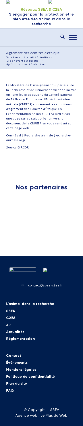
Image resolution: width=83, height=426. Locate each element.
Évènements (17, 362)
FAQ (10, 390)
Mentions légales (21, 369)
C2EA (11, 317)
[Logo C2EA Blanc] (55, 273)
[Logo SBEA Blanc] (23, 272)
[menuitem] (60, 37)
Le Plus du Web (54, 415)
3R (8, 325)
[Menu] (71, 37)
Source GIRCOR (17, 147)
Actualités (15, 331)
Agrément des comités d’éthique (33, 53)
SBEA (10, 310)
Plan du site (16, 383)
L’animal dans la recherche (30, 303)
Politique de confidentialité (30, 376)
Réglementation (20, 338)
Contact (13, 355)
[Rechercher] (60, 37)
